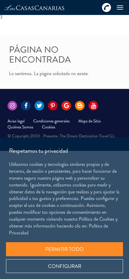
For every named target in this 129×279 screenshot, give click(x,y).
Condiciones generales (51, 121)
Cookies (48, 127)
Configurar (64, 266)
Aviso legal (16, 121)
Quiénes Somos (20, 127)
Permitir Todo (64, 249)
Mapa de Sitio (89, 121)
